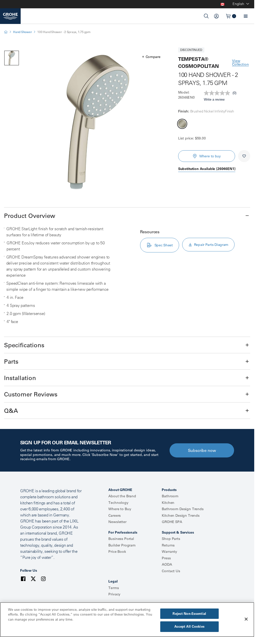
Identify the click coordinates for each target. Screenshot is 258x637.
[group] (96, 121)
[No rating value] (218, 93)
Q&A (11, 410)
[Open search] (206, 16)
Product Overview (29, 215)
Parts (11, 361)
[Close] (246, 619)
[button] (151, 57)
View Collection (240, 62)
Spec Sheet (163, 245)
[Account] (216, 16)
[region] (127, 619)
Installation (20, 378)
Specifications (24, 345)
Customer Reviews (30, 394)
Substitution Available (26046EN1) (207, 168)
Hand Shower (22, 32)
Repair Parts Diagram (211, 244)
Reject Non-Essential (189, 614)
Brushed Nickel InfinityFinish (182, 124)
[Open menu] (245, 16)
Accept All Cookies (189, 626)
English (238, 4)
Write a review (214, 99)
